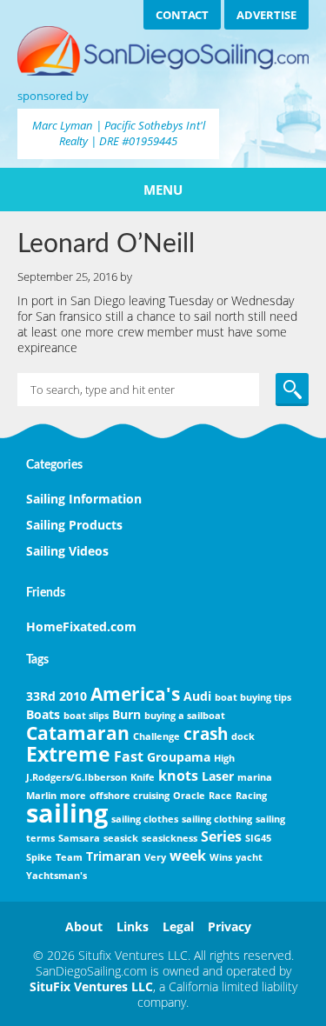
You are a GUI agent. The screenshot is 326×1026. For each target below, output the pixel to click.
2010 (73, 696)
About (84, 926)
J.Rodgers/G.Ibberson (76, 777)
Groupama (178, 757)
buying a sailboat (184, 716)
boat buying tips (253, 697)
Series (221, 836)
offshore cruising (130, 795)
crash (205, 733)
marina (254, 777)
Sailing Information (84, 498)
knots (178, 775)
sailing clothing (217, 819)
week (188, 855)
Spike (39, 857)
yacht (249, 857)
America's (135, 694)
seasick (120, 838)
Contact (182, 15)
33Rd (41, 696)
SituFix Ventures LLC (91, 986)
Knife (142, 777)
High (224, 758)
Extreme (68, 754)
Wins (221, 857)
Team (69, 857)
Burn (126, 714)
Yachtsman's (56, 875)
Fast (128, 756)
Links (132, 926)
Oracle (189, 795)
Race (220, 795)
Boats (43, 714)
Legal (178, 926)
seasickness (169, 838)
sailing (67, 813)
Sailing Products (74, 524)
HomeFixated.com (81, 626)
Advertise (266, 15)
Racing (251, 795)
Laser (218, 776)
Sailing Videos (67, 551)
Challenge (156, 736)
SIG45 (258, 838)
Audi (197, 696)
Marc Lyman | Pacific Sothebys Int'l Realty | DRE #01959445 (118, 133)
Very (155, 857)
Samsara (79, 838)
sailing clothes (144, 819)
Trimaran (113, 856)
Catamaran (78, 733)
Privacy (229, 926)
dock (243, 736)
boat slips (86, 716)
